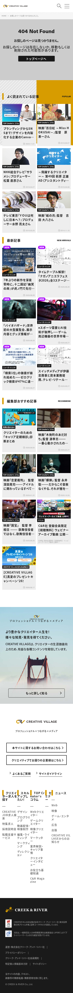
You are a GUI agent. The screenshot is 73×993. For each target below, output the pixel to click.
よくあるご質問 (21, 773)
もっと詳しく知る (36, 693)
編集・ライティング (23, 836)
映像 (54, 811)
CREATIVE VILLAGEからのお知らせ (61, 838)
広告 (54, 825)
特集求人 (8, 824)
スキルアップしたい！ (23, 796)
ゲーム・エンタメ (60, 817)
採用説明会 (9, 829)
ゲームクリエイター (36, 822)
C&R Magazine (37, 880)
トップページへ (36, 59)
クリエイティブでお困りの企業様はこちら (36, 760)
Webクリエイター (37, 813)
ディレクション (23, 853)
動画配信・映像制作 (23, 827)
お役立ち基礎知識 (37, 871)
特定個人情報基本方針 (16, 963)
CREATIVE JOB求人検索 (9, 815)
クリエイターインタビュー (36, 861)
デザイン (22, 812)
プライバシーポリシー (15, 952)
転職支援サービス (9, 836)
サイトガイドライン (50, 773)
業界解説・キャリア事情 (36, 849)
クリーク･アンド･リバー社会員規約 (22, 958)
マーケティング (23, 844)
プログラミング (23, 818)
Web (55, 805)
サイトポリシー (40, 963)
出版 (54, 830)
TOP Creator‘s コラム (37, 796)
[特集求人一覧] (60, 393)
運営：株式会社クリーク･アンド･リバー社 (25, 947)
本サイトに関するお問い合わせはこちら (36, 748)
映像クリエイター (37, 830)
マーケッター (36, 839)
